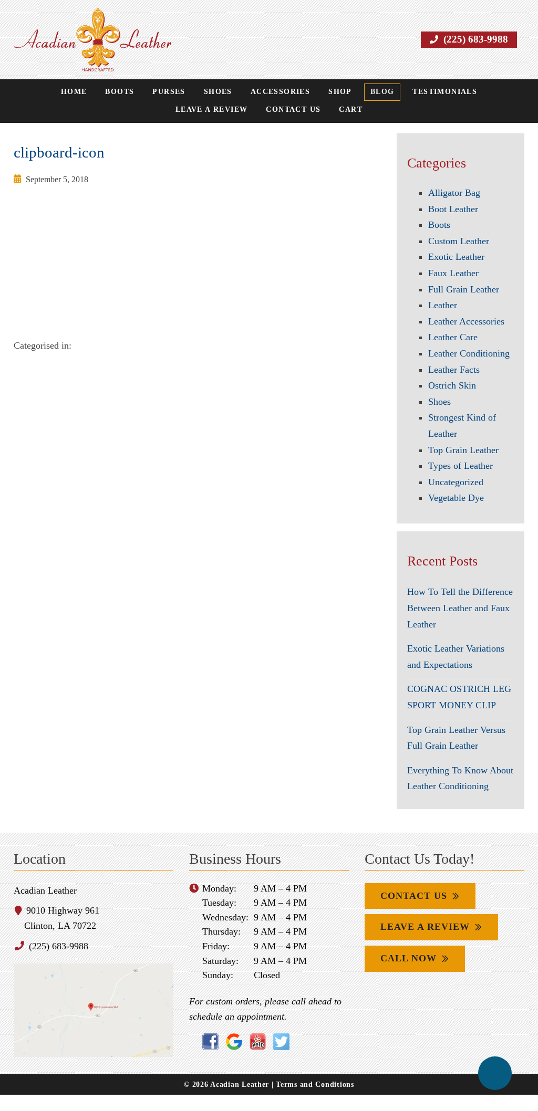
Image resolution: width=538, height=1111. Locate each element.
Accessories (236, 92)
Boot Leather (453, 209)
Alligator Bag (453, 193)
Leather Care (453, 337)
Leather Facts (454, 370)
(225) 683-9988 (477, 39)
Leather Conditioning (470, 354)
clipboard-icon (55, 152)
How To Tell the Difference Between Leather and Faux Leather (459, 608)
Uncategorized (456, 482)
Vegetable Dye (455, 498)
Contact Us (248, 110)
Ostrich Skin (452, 386)
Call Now (407, 975)
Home (36, 92)
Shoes (176, 92)
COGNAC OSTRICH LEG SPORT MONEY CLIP (450, 705)
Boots (81, 92)
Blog (335, 92)
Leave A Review (421, 943)
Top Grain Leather (464, 450)
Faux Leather (453, 273)
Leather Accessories (466, 322)
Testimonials (396, 92)
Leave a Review (479, 92)
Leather (443, 305)
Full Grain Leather (463, 290)
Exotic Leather (456, 257)
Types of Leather (460, 466)
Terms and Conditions (312, 1100)
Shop (293, 92)
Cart (305, 110)
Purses (128, 92)
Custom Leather (459, 241)
